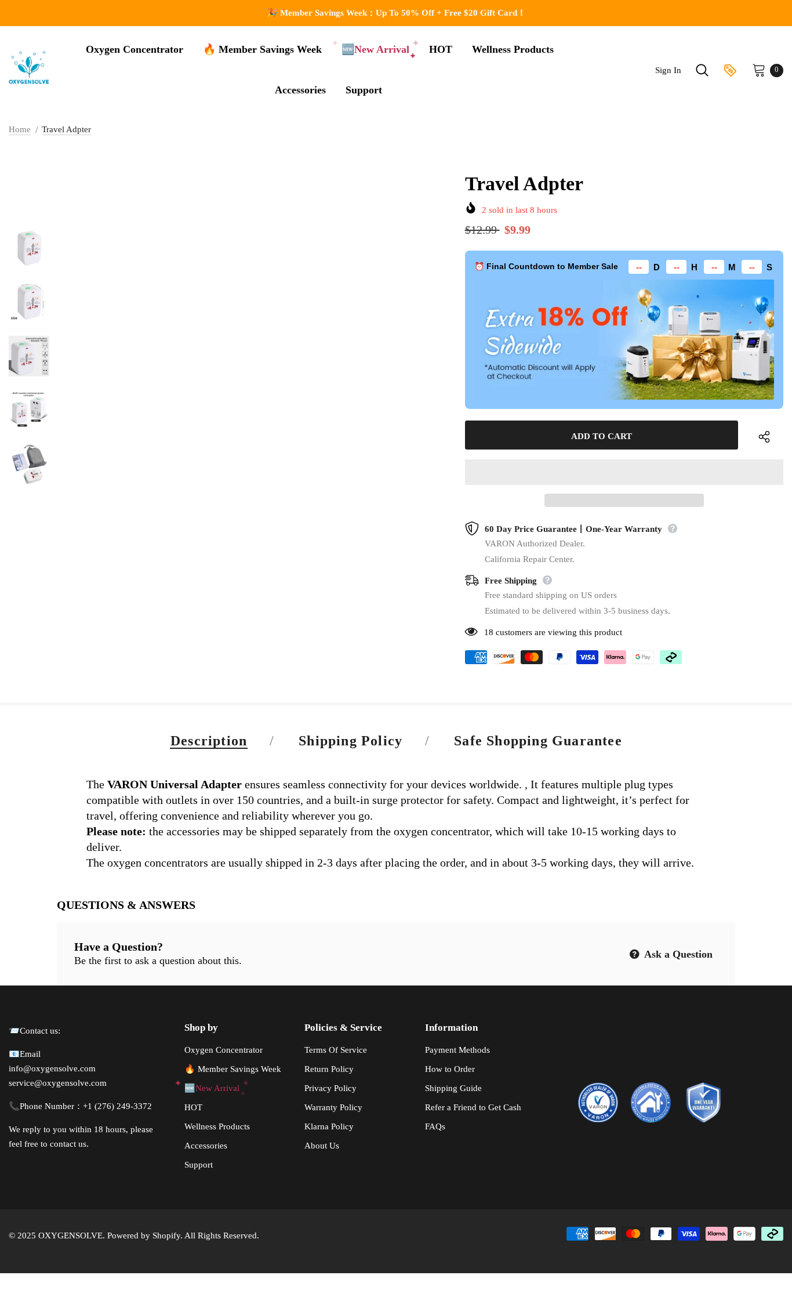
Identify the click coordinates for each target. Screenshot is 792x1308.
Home (20, 129)
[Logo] (32, 67)
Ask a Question (677, 954)
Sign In (668, 70)
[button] (624, 472)
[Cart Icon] (759, 70)
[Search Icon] (702, 70)
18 (488, 632)
